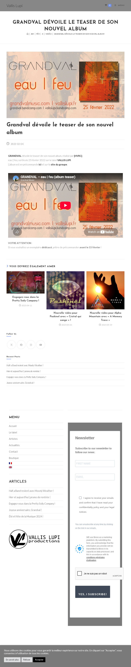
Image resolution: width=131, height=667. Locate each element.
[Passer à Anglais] (36, 467)
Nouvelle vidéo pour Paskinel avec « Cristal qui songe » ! (65, 317)
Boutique (14, 458)
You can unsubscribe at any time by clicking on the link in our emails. (94, 526)
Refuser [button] (26, 659)
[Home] (28, 34)
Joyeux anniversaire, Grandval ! (21, 382)
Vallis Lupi (15, 5)
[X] (11, 344)
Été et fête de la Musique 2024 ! (26, 516)
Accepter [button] (39, 659)
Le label (13, 432)
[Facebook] (21, 344)
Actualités (14, 445)
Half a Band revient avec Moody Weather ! (25, 365)
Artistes (13, 438)
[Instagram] (31, 344)
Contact (13, 451)
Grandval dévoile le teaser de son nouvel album (79, 34)
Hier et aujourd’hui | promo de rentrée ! (24, 371)
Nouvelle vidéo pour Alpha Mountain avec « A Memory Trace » (105, 317)
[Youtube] (40, 344)
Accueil (12, 426)
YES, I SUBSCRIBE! (92, 594)
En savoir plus (12, 659)
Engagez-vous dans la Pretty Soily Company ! (25, 299)
